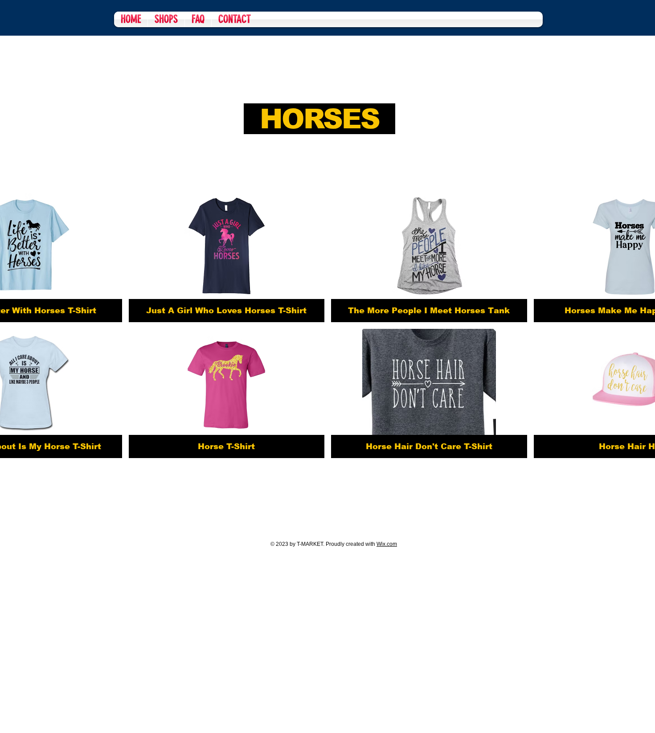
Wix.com (387, 544)
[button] (227, 257)
